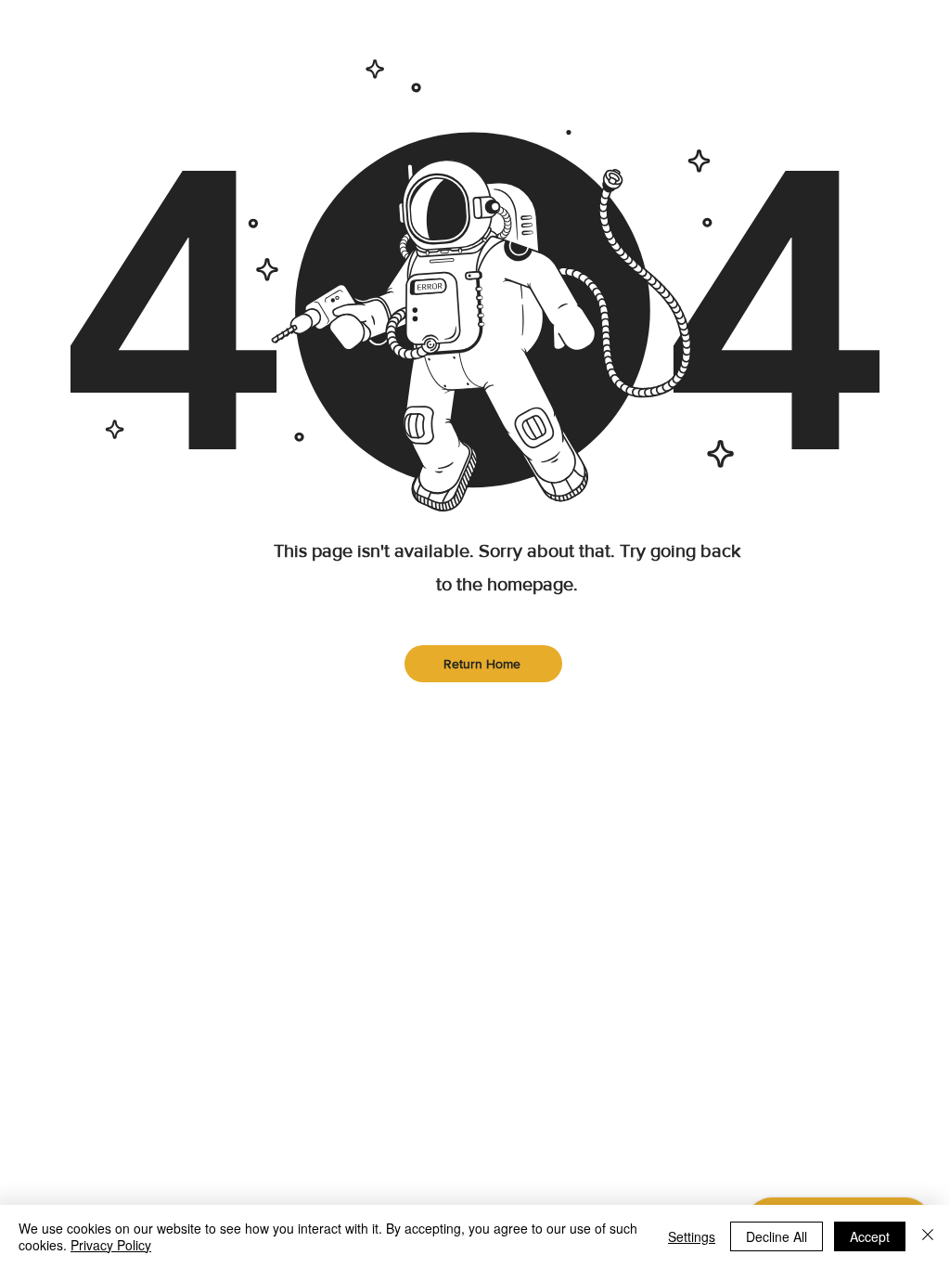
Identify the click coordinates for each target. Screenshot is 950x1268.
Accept (870, 1236)
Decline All (776, 1236)
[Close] (928, 1236)
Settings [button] (691, 1236)
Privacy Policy (111, 1245)
